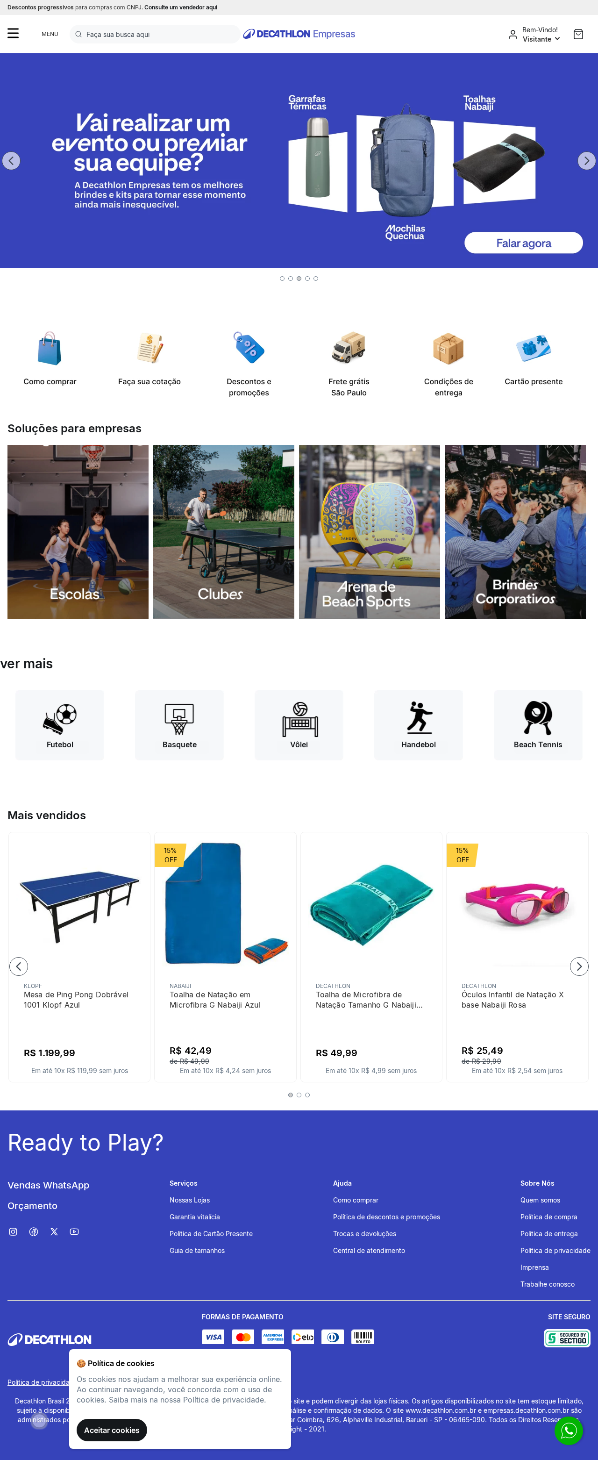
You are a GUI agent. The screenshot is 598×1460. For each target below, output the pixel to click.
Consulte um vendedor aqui (180, 7)
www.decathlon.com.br (441, 1410)
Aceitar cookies (112, 1430)
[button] (282, 278)
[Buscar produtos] (80, 34)
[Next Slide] (586, 160)
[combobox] (155, 34)
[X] (59, 1232)
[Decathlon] (104, 1339)
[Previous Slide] (11, 160)
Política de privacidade (42, 1382)
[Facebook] (38, 1232)
